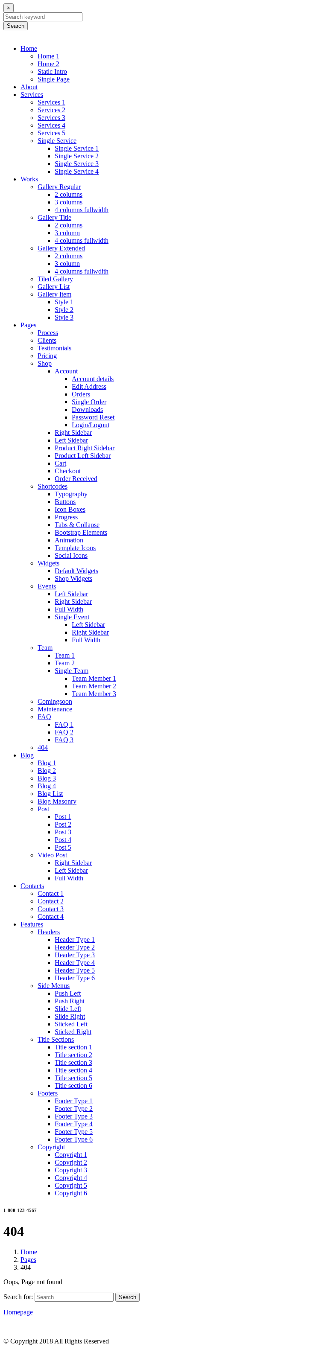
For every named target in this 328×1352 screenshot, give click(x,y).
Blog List (50, 793)
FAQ (44, 716)
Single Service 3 (77, 163)
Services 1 (51, 102)
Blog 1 (47, 762)
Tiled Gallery (55, 279)
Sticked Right (73, 1031)
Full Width (69, 609)
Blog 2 (47, 770)
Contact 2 (51, 901)
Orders (81, 394)
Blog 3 (47, 778)
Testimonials (54, 348)
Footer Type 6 (74, 1139)
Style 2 (64, 309)
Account (66, 371)
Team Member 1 (94, 678)
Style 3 (64, 317)
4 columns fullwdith (81, 271)
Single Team (71, 670)
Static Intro (52, 71)
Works (29, 179)
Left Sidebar (71, 440)
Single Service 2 (77, 156)
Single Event (72, 617)
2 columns (68, 194)
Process (48, 332)
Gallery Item (54, 294)
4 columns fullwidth (81, 209)
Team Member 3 (94, 693)
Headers (49, 931)
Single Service (57, 140)
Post (43, 809)
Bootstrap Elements (81, 532)
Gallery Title (54, 217)
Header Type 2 (75, 947)
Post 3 (63, 832)
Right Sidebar (73, 432)
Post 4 (63, 839)
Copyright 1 (71, 1154)
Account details (93, 378)
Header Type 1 (75, 939)
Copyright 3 (71, 1170)
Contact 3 (51, 908)
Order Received (76, 478)
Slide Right (70, 1016)
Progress (66, 517)
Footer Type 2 (74, 1108)
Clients (47, 340)
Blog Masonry (57, 801)
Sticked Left (71, 1024)
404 (43, 747)
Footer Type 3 (74, 1116)
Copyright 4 (71, 1177)
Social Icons (71, 555)
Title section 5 (73, 1077)
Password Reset (93, 417)
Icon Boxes (70, 509)
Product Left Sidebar (83, 455)
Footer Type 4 (74, 1124)
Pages (28, 325)
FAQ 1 (64, 724)
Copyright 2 (71, 1162)
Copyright (51, 1147)
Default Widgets (76, 570)
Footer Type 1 (74, 1100)
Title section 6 (73, 1085)
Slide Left (68, 1008)
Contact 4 (51, 916)
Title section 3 (73, 1062)
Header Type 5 (75, 970)
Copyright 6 (71, 1193)
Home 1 (48, 56)
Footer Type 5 (74, 1131)
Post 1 (63, 816)
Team (45, 647)
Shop (45, 363)
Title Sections (56, 1039)
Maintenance (55, 709)
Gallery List (54, 286)
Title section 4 (73, 1070)
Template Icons (75, 547)
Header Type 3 (75, 955)
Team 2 (65, 663)
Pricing (47, 355)
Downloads (87, 409)
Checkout (68, 471)
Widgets (48, 563)
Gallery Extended (61, 248)
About (29, 86)
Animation (69, 540)
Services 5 (51, 133)
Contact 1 (51, 893)
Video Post (52, 855)
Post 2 (63, 824)
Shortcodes (52, 486)
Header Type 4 (75, 962)
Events (47, 586)
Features (31, 924)
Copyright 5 (71, 1185)
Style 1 (64, 302)
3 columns (68, 202)
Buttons (65, 501)
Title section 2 (73, 1054)
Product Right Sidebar (84, 448)
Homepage (18, 1312)
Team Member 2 (94, 686)
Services (31, 94)
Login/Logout (90, 424)
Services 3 (51, 117)
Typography (71, 494)
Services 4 (51, 125)
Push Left (68, 993)
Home (28, 48)
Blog (27, 755)
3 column (67, 232)
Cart (60, 463)
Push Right (70, 1001)
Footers (48, 1093)
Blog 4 (47, 786)
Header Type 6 (75, 978)
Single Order (89, 401)
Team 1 (65, 655)
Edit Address (89, 386)
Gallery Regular (59, 186)
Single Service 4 (77, 171)
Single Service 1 (77, 148)
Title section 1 (73, 1047)
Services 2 (51, 110)
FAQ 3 (64, 739)
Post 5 (63, 847)
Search (15, 26)
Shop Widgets (73, 578)
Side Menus (54, 985)
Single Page (54, 79)
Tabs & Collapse (77, 524)
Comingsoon (55, 701)
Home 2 (48, 63)
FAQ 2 (64, 732)
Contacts (32, 885)
